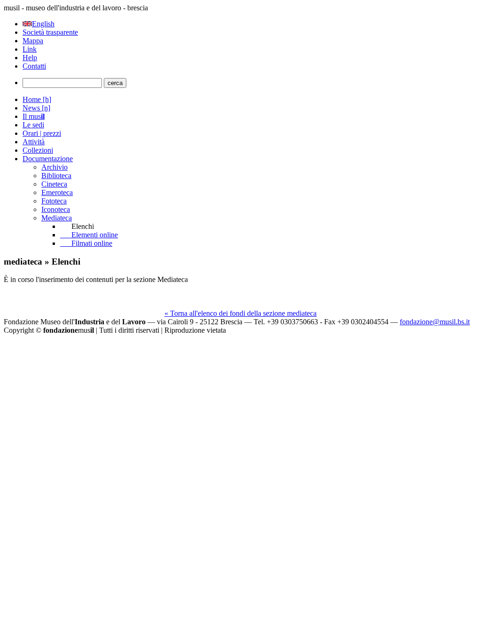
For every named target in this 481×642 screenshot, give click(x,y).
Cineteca (54, 184)
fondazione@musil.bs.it (435, 322)
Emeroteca (57, 192)
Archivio (54, 167)
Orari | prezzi (42, 133)
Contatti (34, 66)
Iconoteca (55, 209)
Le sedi (33, 125)
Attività (34, 142)
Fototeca (54, 201)
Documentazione (48, 159)
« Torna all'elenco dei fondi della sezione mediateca (240, 313)
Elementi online (89, 235)
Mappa (33, 41)
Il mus (34, 116)
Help (30, 58)
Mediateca (56, 218)
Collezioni (38, 150)
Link (30, 49)
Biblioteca (56, 176)
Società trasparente (50, 32)
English (43, 24)
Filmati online (86, 243)
